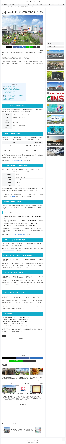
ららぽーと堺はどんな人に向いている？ (11, 98)
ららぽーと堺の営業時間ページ (17, 160)
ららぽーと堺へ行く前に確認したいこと (11, 86)
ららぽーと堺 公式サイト (18, 127)
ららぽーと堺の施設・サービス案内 (17, 287)
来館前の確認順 (7, 99)
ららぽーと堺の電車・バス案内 (19, 234)
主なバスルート (8, 92)
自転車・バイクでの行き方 (8, 250)
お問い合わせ (37, 440)
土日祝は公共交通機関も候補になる (10, 91)
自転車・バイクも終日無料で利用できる (11, 93)
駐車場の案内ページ (12, 196)
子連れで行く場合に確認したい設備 (10, 96)
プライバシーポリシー (30, 440)
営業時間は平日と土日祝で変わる (10, 88)
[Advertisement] (22, 74)
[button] (36, 47)
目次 (13, 84)
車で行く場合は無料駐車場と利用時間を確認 (12, 89)
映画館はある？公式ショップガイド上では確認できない (14, 95)
